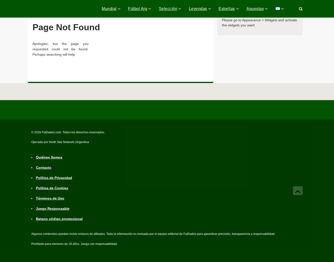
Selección (168, 9)
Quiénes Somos (49, 157)
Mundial (109, 9)
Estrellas (227, 9)
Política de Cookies (52, 188)
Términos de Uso (50, 198)
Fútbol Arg (137, 9)
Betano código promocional (59, 219)
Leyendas (198, 9)
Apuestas (255, 9)
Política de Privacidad (54, 178)
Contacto (43, 167)
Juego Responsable (52, 208)
